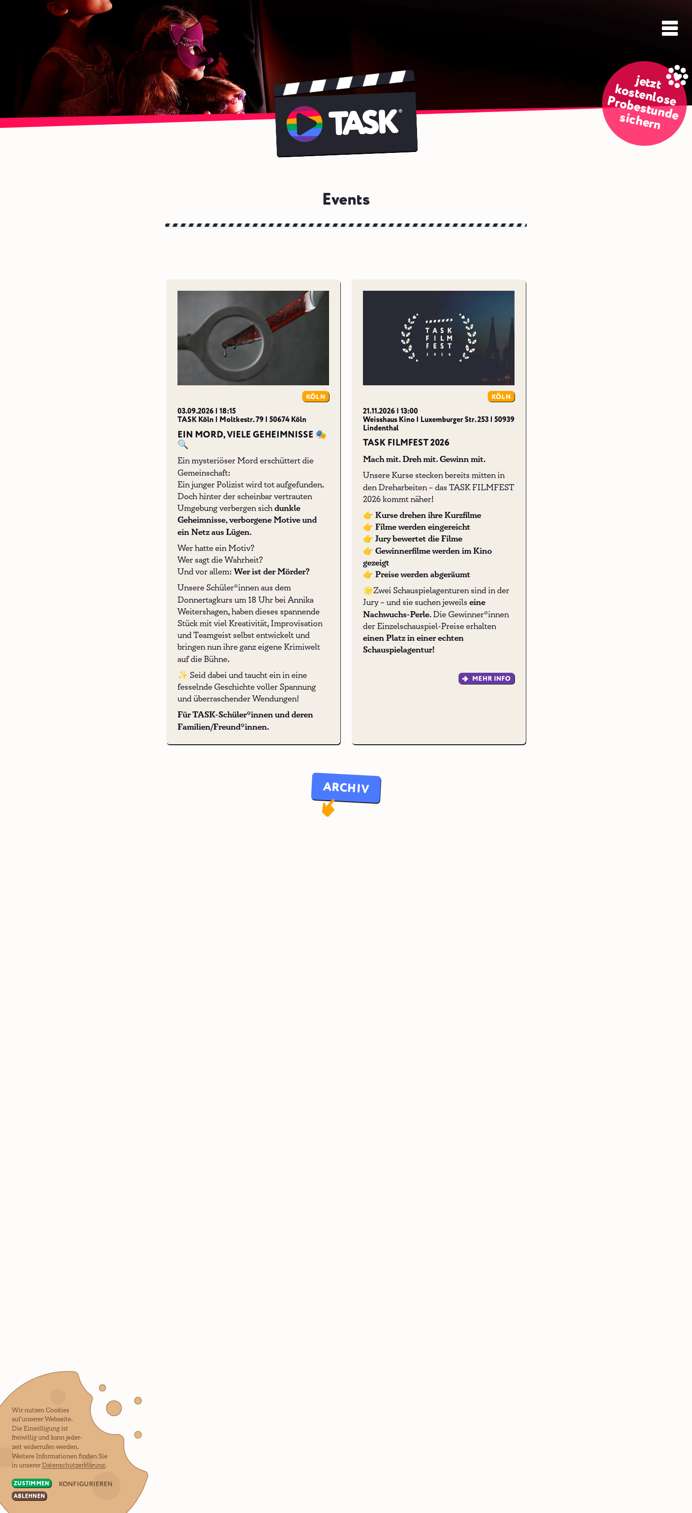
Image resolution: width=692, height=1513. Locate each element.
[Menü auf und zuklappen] (669, 27)
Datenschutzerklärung (73, 1465)
